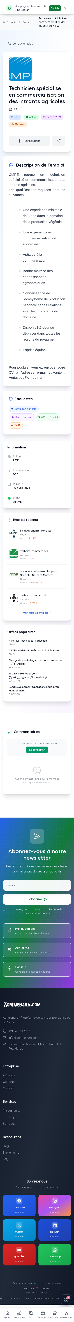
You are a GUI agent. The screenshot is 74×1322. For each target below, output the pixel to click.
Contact (8, 1088)
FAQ (5, 1159)
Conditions (13, 1298)
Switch (55, 8)
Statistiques (10, 1117)
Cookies (27, 1298)
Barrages (9, 1123)
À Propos (9, 1075)
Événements (11, 1152)
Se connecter (37, 749)
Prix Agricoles (11, 1110)
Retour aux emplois (20, 43)
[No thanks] (65, 8)
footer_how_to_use (47, 1298)
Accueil (11, 22)
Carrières (27, 22)
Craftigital (44, 1292)
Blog (6, 1146)
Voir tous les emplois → (37, 612)
